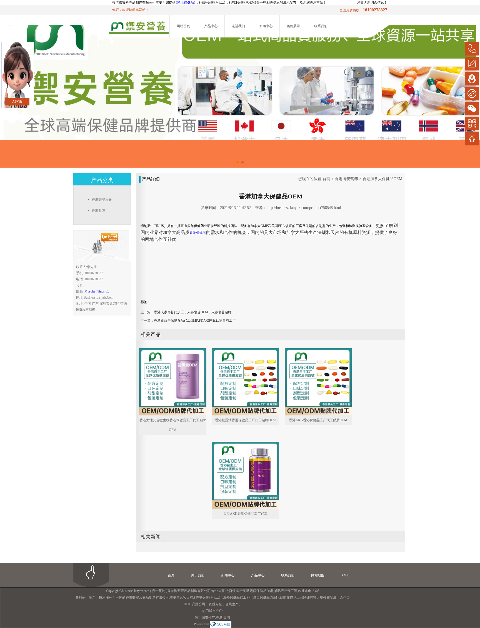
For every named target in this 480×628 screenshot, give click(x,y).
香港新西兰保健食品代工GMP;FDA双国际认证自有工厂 (195, 320)
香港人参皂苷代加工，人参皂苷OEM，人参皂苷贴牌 (192, 312)
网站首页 (183, 26)
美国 (226, 617)
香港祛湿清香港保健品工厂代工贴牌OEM (245, 420)
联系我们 (321, 26)
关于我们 (197, 575)
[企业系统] (220, 624)
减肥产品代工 (284, 591)
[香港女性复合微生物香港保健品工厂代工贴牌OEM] (172, 351)
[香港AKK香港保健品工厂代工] (245, 444)
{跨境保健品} (186, 2)
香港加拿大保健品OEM (382, 179)
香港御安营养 (346, 179)
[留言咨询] (472, 63)
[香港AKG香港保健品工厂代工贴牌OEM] (318, 351)
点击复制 (158, 591)
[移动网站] (472, 123)
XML (345, 575)
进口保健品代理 (237, 591)
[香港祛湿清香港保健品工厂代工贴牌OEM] (245, 351)
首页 (326, 179)
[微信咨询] (472, 108)
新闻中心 (265, 26)
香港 (219, 617)
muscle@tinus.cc (96, 291)
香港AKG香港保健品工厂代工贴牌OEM (318, 420)
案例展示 (293, 26)
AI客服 (17, 102)
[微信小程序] (472, 93)
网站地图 (317, 575)
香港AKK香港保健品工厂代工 (245, 514)
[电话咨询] (472, 49)
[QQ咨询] (472, 78)
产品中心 (211, 26)
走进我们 (238, 26)
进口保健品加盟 (261, 591)
